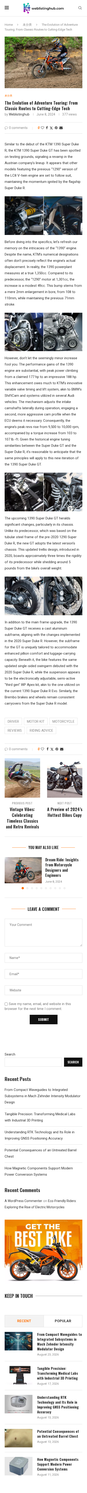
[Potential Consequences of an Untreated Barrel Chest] (18, 1438)
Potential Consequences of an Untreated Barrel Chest (58, 1434)
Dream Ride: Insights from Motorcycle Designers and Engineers (62, 867)
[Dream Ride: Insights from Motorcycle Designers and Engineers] (23, 870)
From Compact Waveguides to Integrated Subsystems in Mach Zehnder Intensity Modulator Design (43, 1096)
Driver (13, 721)
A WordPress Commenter (23, 1201)
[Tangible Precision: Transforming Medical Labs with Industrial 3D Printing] (18, 1375)
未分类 (27, 24)
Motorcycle (63, 721)
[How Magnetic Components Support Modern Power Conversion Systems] (18, 1466)
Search (10, 1054)
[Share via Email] (61, 128)
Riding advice (41, 730)
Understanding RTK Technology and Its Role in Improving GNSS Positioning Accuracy (58, 1404)
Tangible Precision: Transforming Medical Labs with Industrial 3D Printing (57, 1373)
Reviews (15, 730)
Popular (63, 1321)
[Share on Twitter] (51, 128)
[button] (9, 873)
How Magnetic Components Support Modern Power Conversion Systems (57, 1464)
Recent (24, 1321)
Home (9, 24)
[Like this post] (42, 128)
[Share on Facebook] (47, 128)
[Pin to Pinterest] (56, 128)
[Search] (80, 8)
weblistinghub (19, 114)
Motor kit (36, 721)
